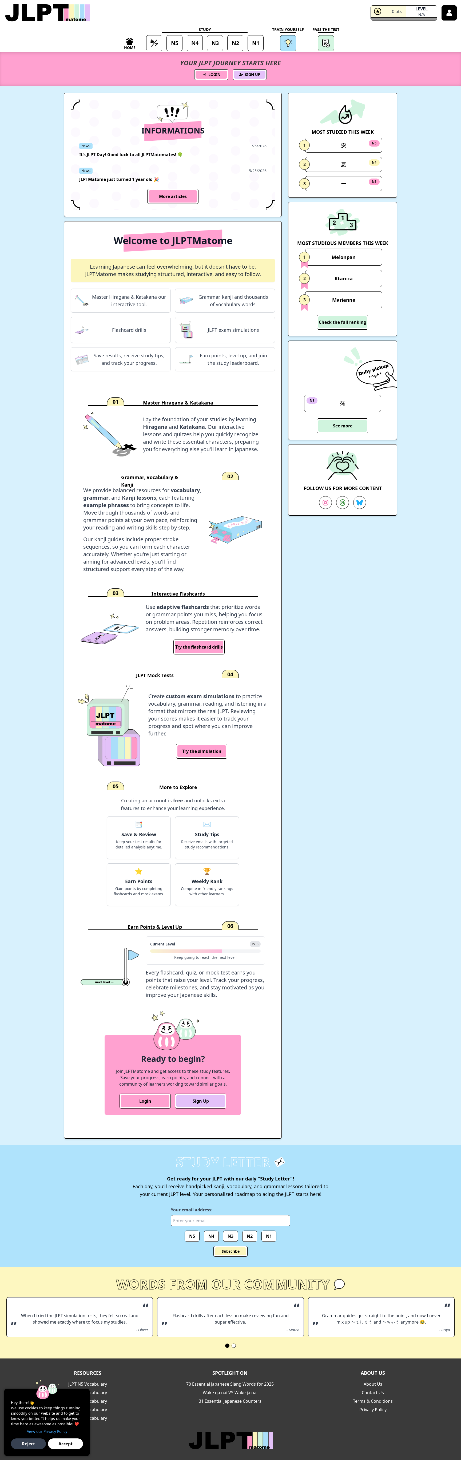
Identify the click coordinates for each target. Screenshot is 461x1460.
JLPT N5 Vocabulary (87, 1384)
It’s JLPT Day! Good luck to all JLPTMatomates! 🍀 (131, 154)
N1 (269, 1236)
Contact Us (373, 1393)
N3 (230, 1236)
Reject (28, 1444)
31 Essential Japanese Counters (230, 1401)
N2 (250, 1236)
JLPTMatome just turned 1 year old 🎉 (119, 179)
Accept (65, 1444)
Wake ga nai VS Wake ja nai (230, 1393)
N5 (192, 1236)
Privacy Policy (373, 1410)
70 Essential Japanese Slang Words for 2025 (230, 1384)
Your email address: (192, 1210)
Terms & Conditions (373, 1401)
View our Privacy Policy (47, 1431)
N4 (211, 1236)
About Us (373, 1384)
